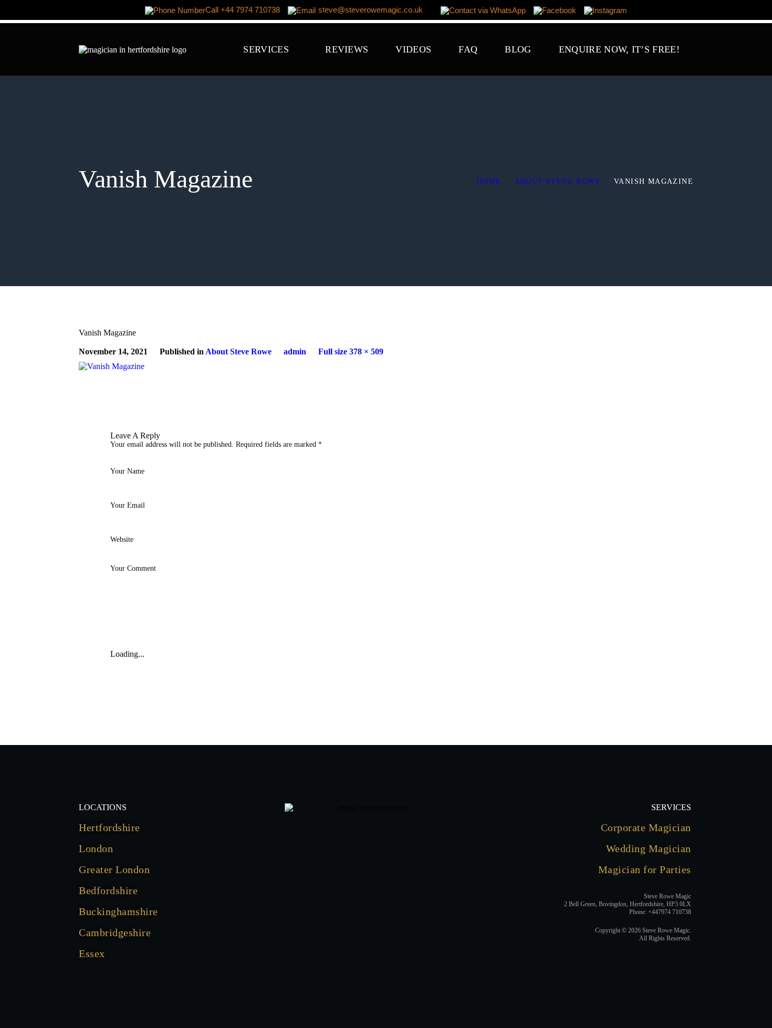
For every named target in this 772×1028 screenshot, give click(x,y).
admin (295, 351)
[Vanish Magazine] (111, 366)
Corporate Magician (646, 827)
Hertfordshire (109, 827)
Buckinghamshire (118, 911)
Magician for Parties (644, 869)
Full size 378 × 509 (350, 351)
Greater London (114, 869)
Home (489, 181)
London (96, 848)
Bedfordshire (108, 890)
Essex (92, 953)
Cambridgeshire (115, 932)
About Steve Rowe (558, 181)
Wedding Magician (648, 848)
